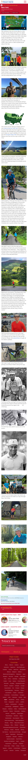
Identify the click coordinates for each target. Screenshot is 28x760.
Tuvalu (22, 745)
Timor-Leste (7, 745)
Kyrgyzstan (11, 701)
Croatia (5, 681)
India (9, 697)
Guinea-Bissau (14, 695)
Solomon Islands (11, 738)
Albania (11, 664)
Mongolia (13, 713)
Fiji (13, 688)
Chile (5, 678)
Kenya (17, 699)
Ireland (20, 697)
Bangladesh (23, 669)
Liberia (7, 704)
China (9, 678)
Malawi (22, 706)
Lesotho (22, 701)
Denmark (6, 683)
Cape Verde (23, 676)
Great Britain (8, 692)
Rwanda (17, 729)
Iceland (5, 697)
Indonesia (14, 697)
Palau (11, 722)
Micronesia (17, 711)
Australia (5, 669)
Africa (6, 664)
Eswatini (11, 685)
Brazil (24, 674)
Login (24, 754)
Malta (15, 708)
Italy (25, 697)
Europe (23, 685)
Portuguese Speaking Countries (10, 727)
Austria (10, 669)
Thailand (21, 743)
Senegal (24, 732)
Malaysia (4, 708)
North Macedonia (20, 720)
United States (17, 748)
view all (25, 614)
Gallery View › (15, 12)
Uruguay (24, 748)
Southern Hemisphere (9, 741)
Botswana (18, 674)
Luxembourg (8, 706)
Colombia (14, 678)
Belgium (14, 671)
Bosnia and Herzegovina (9, 674)
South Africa (19, 738)
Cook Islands (22, 678)
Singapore (8, 736)
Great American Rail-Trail (11, 128)
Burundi (11, 676)
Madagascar (16, 706)
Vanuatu (6, 750)
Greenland (20, 692)
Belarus (9, 671)
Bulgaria (5, 676)
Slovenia (20, 736)
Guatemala (7, 695)
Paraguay (7, 725)
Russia (12, 729)
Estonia (6, 685)
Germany (17, 690)
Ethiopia (17, 685)
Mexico (11, 711)
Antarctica (6, 667)
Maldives (10, 708)
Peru (12, 725)
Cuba (10, 681)
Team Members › (6, 12)
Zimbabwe (23, 750)
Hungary (22, 695)
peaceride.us (17, 338)
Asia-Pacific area (21, 667)
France (22, 688)
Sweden (23, 741)
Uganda (5, 748)
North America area (9, 720)
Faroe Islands (7, 688)
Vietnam (11, 750)
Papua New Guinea (19, 722)
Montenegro (20, 713)
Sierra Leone (20, 734)
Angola (22, 664)
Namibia (16, 715)
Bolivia (20, 671)
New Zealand (16, 718)
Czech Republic (21, 681)
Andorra (17, 664)
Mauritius (5, 711)
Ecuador (12, 683)
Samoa (22, 729)
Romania (6, 729)
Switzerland (8, 743)
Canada (16, 676)
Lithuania (21, 704)
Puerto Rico (22, 727)
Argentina (12, 667)
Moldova (23, 711)
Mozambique (9, 715)
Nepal (21, 715)
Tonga (13, 745)
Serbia (7, 734)
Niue (22, 718)
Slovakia (15, 736)
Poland (16, 725)
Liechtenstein (13, 704)
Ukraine (10, 748)
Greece (15, 692)
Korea (5, 701)
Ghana (22, 690)
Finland (17, 688)
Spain (17, 741)
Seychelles (13, 734)
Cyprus (14, 681)
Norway (7, 722)
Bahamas (16, 669)
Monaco (7, 713)
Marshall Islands (22, 708)
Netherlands (8, 718)
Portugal (22, 725)
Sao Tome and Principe (15, 732)
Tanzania (15, 743)
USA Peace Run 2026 (14, 659)
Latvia (17, 701)
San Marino (5, 732)
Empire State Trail (11, 134)
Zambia (17, 750)
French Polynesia (9, 690)
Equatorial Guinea (20, 683)
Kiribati (22, 699)
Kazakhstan (12, 699)
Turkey (18, 745)
